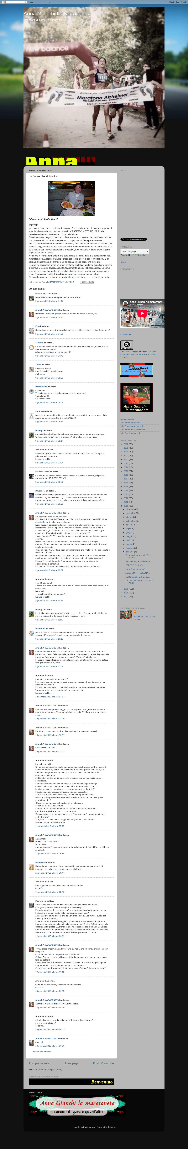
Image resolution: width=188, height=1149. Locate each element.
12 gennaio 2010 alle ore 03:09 (49, 936)
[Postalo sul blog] (84, 282)
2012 (126, 498)
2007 (126, 597)
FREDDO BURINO (134, 565)
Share (123, 262)
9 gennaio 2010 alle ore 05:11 (49, 422)
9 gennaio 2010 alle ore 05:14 (49, 441)
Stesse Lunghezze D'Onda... (138, 561)
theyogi (39, 431)
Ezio (37, 326)
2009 (126, 589)
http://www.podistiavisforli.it (132, 429)
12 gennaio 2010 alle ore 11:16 (49, 972)
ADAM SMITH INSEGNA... (137, 573)
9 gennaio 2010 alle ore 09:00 (49, 482)
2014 (126, 490)
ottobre (129, 517)
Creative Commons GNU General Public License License (138, 354)
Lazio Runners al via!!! (135, 569)
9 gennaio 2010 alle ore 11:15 (49, 600)
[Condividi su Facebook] (90, 282)
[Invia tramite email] (81, 282)
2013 (126, 494)
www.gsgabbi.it (127, 419)
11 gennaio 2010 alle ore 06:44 (49, 873)
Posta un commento (41, 1052)
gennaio (130, 552)
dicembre (130, 509)
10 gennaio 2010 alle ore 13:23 (49, 751)
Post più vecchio (103, 1063)
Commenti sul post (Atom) (50, 1069)
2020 (126, 467)
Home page (71, 1063)
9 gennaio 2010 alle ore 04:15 (49, 301)
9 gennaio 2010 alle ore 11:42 (49, 620)
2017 (126, 479)
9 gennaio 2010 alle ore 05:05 (49, 378)
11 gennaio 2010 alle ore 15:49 (49, 892)
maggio (130, 536)
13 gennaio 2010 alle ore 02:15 (49, 991)
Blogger (111, 1127)
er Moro (39, 343)
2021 (126, 463)
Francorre (40, 629)
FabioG (39, 411)
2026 (126, 444)
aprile (129, 540)
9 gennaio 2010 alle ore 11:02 (49, 570)
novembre (131, 513)
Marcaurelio (41, 387)
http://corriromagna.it (130, 433)
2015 (126, 486)
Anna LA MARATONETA (47, 310)
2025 (126, 448)
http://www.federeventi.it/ (131, 422)
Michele (39, 901)
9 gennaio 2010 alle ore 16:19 (49, 639)
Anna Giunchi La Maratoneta (57, 14)
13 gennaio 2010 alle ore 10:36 (49, 1046)
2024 (126, 452)
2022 (126, 459)
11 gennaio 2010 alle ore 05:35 (49, 854)
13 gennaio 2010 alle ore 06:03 (49, 1029)
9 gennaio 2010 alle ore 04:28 (49, 334)
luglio (128, 528)
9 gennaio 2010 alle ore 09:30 (49, 504)
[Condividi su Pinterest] (92, 282)
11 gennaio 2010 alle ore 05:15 (49, 826)
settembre (131, 521)
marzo (129, 544)
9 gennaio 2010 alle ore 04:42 (49, 356)
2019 (126, 471)
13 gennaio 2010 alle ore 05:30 (49, 1008)
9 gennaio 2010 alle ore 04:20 (49, 317)
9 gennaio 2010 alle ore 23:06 (49, 666)
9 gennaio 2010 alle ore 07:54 (49, 463)
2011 (126, 502)
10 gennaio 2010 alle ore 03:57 (49, 697)
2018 (126, 475)
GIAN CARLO (41, 293)
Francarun (40, 863)
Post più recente (39, 1063)
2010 (126, 506)
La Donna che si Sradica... (137, 577)
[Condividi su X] (87, 282)
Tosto (38, 365)
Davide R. (40, 491)
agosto (129, 525)
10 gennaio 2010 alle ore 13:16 (49, 719)
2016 (126, 483)
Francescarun (42, 472)
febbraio (130, 548)
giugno (129, 532)
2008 (126, 593)
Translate (142, 255)
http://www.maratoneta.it (131, 426)
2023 (126, 456)
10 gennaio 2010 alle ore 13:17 (49, 735)
